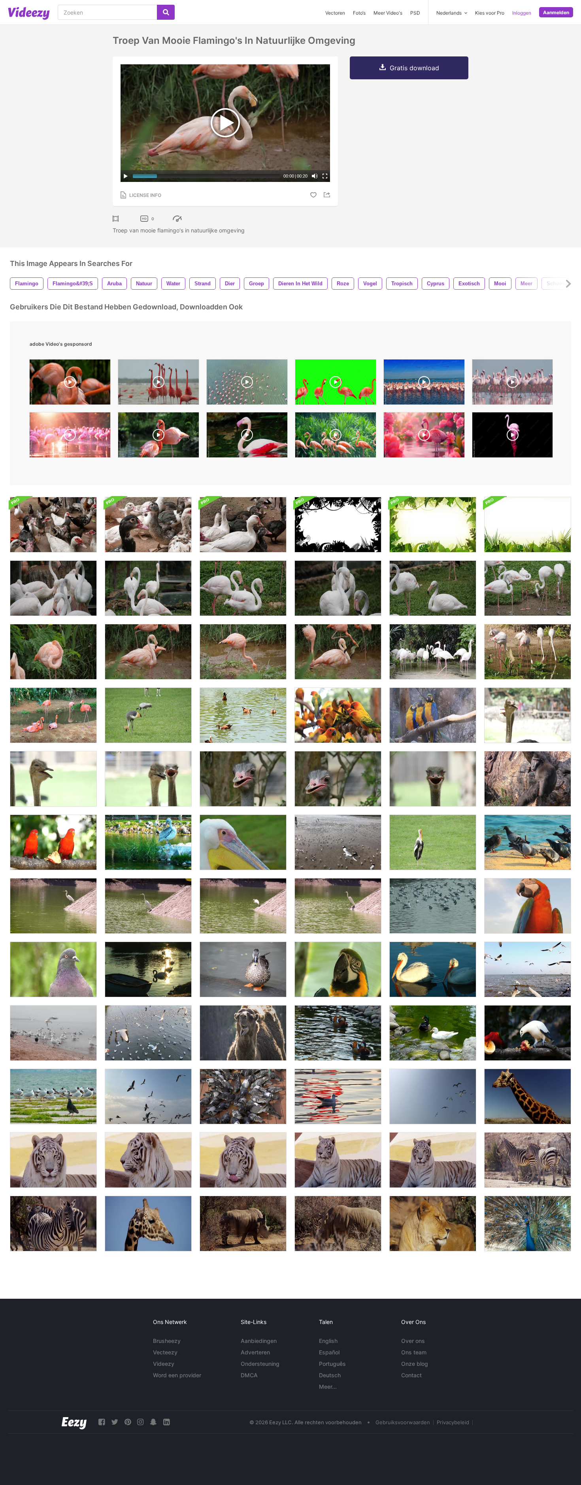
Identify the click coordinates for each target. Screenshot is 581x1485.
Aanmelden (556, 12)
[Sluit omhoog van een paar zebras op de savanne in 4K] (53, 1223)
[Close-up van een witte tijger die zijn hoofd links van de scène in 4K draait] (148, 1160)
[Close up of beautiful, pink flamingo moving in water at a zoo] (247, 436)
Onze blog (414, 1363)
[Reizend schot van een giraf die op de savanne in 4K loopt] (527, 1096)
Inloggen (521, 13)
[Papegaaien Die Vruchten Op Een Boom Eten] (53, 842)
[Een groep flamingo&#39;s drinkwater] (527, 652)
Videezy (163, 1363)
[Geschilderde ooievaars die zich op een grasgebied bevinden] (432, 842)
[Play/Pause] (126, 176)
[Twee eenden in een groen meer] (337, 1033)
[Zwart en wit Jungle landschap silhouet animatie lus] (337, 524)
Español (329, 1352)
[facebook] (101, 1422)
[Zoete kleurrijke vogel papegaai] (337, 969)
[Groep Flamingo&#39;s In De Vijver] (432, 652)
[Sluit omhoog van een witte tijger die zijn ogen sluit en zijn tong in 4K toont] (337, 1160)
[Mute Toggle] (314, 176)
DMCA (249, 1375)
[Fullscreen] (325, 176)
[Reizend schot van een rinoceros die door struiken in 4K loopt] (243, 1223)
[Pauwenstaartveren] (527, 1223)
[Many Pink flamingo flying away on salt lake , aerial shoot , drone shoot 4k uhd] (247, 384)
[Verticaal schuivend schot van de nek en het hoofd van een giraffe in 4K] (148, 1223)
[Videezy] (29, 13)
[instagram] (140, 1422)
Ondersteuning (260, 1363)
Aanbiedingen (259, 1340)
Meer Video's (388, 13)
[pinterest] (127, 1422)
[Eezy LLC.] (74, 1422)
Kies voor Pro (489, 13)
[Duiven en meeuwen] (53, 1096)
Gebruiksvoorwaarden (402, 1422)
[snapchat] (153, 1422)
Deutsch (330, 1375)
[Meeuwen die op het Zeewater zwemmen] (432, 906)
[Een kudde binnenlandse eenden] (148, 524)
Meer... (328, 1386)
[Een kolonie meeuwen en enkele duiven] (53, 1033)
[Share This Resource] (328, 195)
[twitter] (114, 1422)
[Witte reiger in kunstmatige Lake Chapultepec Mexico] (148, 906)
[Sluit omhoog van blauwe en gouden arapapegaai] (527, 906)
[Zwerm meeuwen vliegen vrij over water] (148, 1033)
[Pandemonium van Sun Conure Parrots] (337, 715)
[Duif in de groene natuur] (53, 969)
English (328, 1340)
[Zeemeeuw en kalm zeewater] (337, 1096)
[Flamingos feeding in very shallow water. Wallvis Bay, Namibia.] (512, 384)
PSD (415, 13)
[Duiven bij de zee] (527, 842)
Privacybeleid (453, 1422)
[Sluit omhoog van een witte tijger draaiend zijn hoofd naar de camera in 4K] (432, 1160)
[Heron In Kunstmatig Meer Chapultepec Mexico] (337, 906)
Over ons (413, 1340)
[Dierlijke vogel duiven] (243, 1096)
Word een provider (177, 1375)
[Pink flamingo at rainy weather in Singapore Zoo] (335, 436)
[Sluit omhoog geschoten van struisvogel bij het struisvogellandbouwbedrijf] (527, 715)
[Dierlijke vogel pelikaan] (243, 842)
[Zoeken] (166, 12)
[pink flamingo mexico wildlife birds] (158, 384)
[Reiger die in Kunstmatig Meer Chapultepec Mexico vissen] (243, 906)
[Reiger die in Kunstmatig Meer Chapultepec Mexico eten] (53, 906)
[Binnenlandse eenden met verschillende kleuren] (243, 524)
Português (332, 1363)
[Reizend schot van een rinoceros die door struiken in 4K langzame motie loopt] (337, 1223)
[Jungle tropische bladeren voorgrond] (527, 524)
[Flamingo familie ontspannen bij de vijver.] (53, 715)
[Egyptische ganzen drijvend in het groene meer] (243, 715)
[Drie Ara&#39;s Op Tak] (432, 715)
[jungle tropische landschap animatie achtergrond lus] (432, 524)
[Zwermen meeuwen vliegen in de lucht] (148, 1096)
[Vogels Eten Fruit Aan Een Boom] (527, 1033)
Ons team (413, 1352)
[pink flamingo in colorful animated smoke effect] (512, 436)
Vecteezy (165, 1352)
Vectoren (335, 13)
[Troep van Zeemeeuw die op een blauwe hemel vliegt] (432, 1096)
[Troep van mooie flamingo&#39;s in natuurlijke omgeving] (53, 588)
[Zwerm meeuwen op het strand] (337, 842)
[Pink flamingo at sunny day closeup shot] (158, 436)
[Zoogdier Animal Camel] (243, 1033)
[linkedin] (166, 1422)
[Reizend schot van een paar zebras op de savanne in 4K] (527, 1160)
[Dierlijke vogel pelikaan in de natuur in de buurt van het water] (148, 842)
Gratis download (414, 68)
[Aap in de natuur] (527, 779)
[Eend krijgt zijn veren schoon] (243, 969)
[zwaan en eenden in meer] (148, 969)
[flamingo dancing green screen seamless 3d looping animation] (335, 384)
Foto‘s (359, 13)
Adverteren (255, 1352)
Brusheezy (167, 1340)
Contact (411, 1375)
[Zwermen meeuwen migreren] (527, 969)
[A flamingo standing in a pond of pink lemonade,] (424, 436)
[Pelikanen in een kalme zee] (432, 969)
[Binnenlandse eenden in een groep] (53, 524)
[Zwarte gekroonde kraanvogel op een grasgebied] (148, 715)
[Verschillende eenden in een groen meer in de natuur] (432, 1033)
